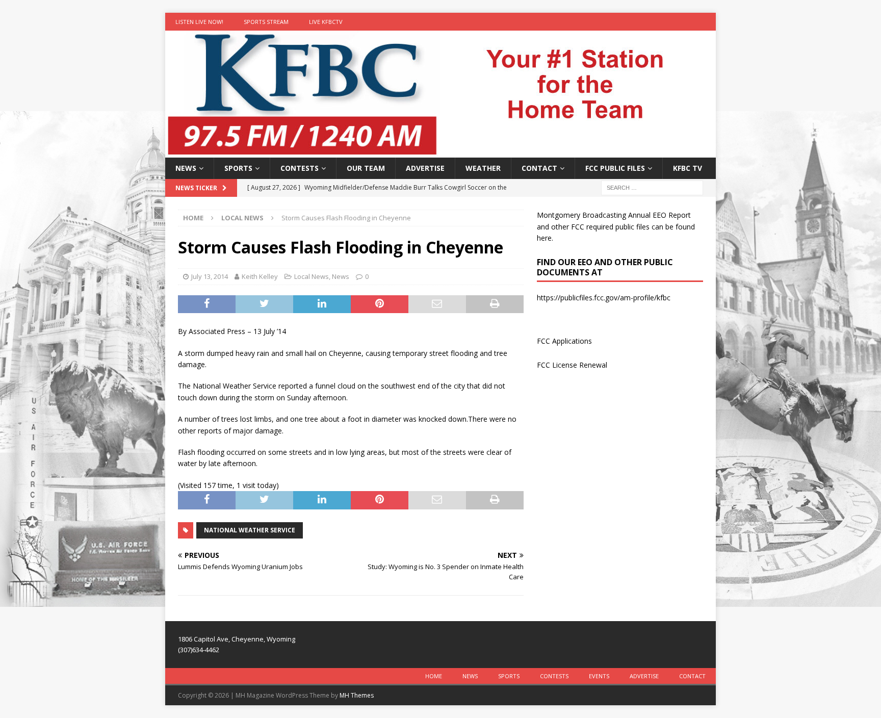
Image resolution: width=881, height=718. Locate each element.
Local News (311, 276)
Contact (539, 168)
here (544, 238)
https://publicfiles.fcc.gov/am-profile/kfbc (603, 297)
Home (433, 676)
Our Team (366, 168)
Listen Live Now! (199, 21)
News (185, 168)
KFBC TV (687, 168)
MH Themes (357, 695)
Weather (483, 168)
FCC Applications (564, 341)
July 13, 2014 (209, 276)
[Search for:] (652, 187)
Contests (299, 168)
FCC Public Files (615, 168)
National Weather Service (249, 530)
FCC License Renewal (572, 365)
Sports (238, 168)
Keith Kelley (260, 276)
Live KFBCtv (326, 21)
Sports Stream (266, 21)
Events (599, 676)
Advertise (425, 168)
